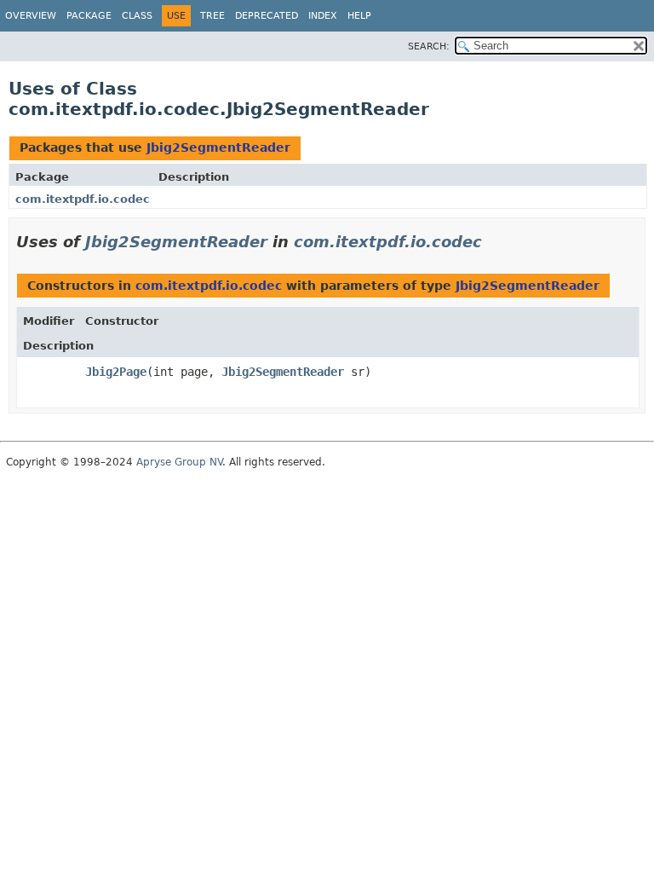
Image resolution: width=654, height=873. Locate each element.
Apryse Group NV (179, 462)
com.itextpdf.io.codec (82, 199)
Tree (212, 15)
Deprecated (266, 15)
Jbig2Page (115, 372)
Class (137, 15)
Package (89, 15)
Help (359, 15)
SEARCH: (429, 46)
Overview (30, 15)
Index (322, 15)
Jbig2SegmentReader (218, 147)
